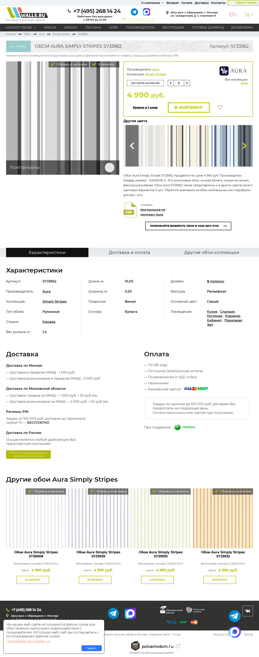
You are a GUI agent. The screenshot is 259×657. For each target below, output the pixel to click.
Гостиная (214, 316)
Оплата (186, 3)
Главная (11, 34)
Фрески (70, 27)
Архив (248, 634)
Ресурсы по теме (224, 634)
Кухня (212, 312)
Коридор (232, 316)
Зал (210, 325)
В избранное (220, 107)
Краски (50, 27)
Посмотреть (36, 539)
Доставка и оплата (129, 252)
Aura (42, 34)
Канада (48, 322)
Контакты (218, 3)
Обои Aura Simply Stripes (36, 554)
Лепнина (93, 27)
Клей (113, 27)
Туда (244, 146)
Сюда (131, 146)
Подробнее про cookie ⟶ (28, 641)
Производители (140, 27)
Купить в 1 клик (145, 107)
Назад (21, 46)
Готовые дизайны (208, 27)
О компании (150, 3)
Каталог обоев (19, 27)
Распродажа (173, 27)
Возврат (173, 3)
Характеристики (47, 252)
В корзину (188, 107)
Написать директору (140, 18)
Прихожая (233, 320)
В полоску (215, 281)
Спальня (227, 312)
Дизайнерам (242, 27)
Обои (27, 34)
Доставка (202, 3)
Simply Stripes (61, 34)
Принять (92, 648)
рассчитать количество (145, 82)
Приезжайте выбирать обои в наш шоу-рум (184, 225)
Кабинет (214, 320)
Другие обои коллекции (211, 252)
